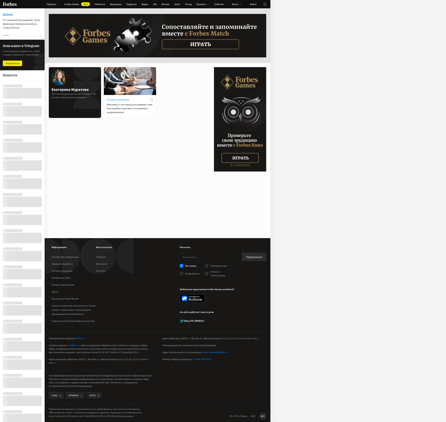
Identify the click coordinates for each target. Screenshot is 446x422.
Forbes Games (76, 4)
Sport (177, 4)
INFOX (92, 395)
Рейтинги (100, 4)
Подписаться (254, 257)
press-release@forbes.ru (215, 352)
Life (155, 4)
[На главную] (10, 4)
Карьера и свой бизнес (118, 99)
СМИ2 (55, 395)
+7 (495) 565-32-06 (202, 359)
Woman (166, 4)
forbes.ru (80, 338)
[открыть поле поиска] (265, 4)
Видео (144, 4)
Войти (253, 4)
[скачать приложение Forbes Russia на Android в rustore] (192, 298)
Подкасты (131, 4)
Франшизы (115, 4)
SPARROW (73, 395)
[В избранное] (152, 99)
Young (188, 4)
